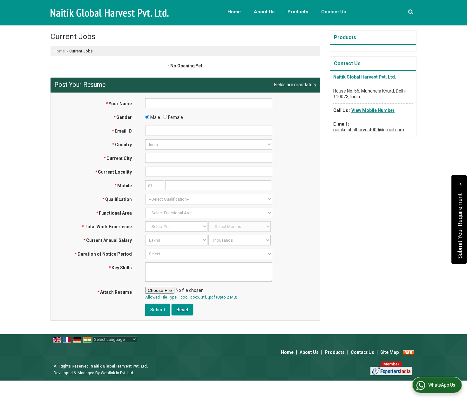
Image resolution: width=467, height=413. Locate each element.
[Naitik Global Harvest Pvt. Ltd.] (110, 13)
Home (234, 12)
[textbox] (208, 158)
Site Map (389, 352)
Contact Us (333, 12)
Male (154, 117)
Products (298, 12)
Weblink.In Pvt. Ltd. (117, 372)
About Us (264, 12)
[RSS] (408, 352)
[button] (373, 110)
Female (175, 117)
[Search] (410, 11)
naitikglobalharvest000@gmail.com (368, 129)
